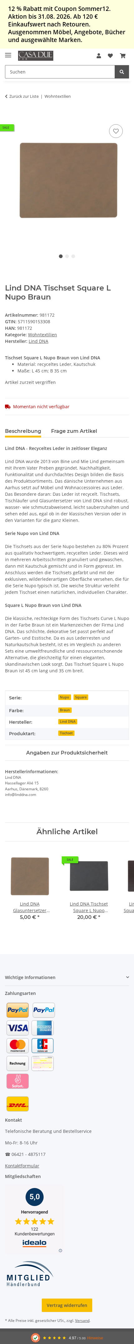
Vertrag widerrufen (67, 1305)
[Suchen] (122, 71)
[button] (98, 56)
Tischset (66, 733)
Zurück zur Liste (24, 96)
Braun (65, 710)
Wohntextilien (42, 335)
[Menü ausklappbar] (8, 52)
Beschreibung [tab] (23, 431)
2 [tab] (67, 256)
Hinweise (95, 1338)
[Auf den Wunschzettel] (116, 131)
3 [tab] (73, 256)
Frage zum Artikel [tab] (74, 431)
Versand (82, 1320)
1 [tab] (61, 256)
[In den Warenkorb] (10, 115)
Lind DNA (67, 721)
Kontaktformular (22, 1166)
